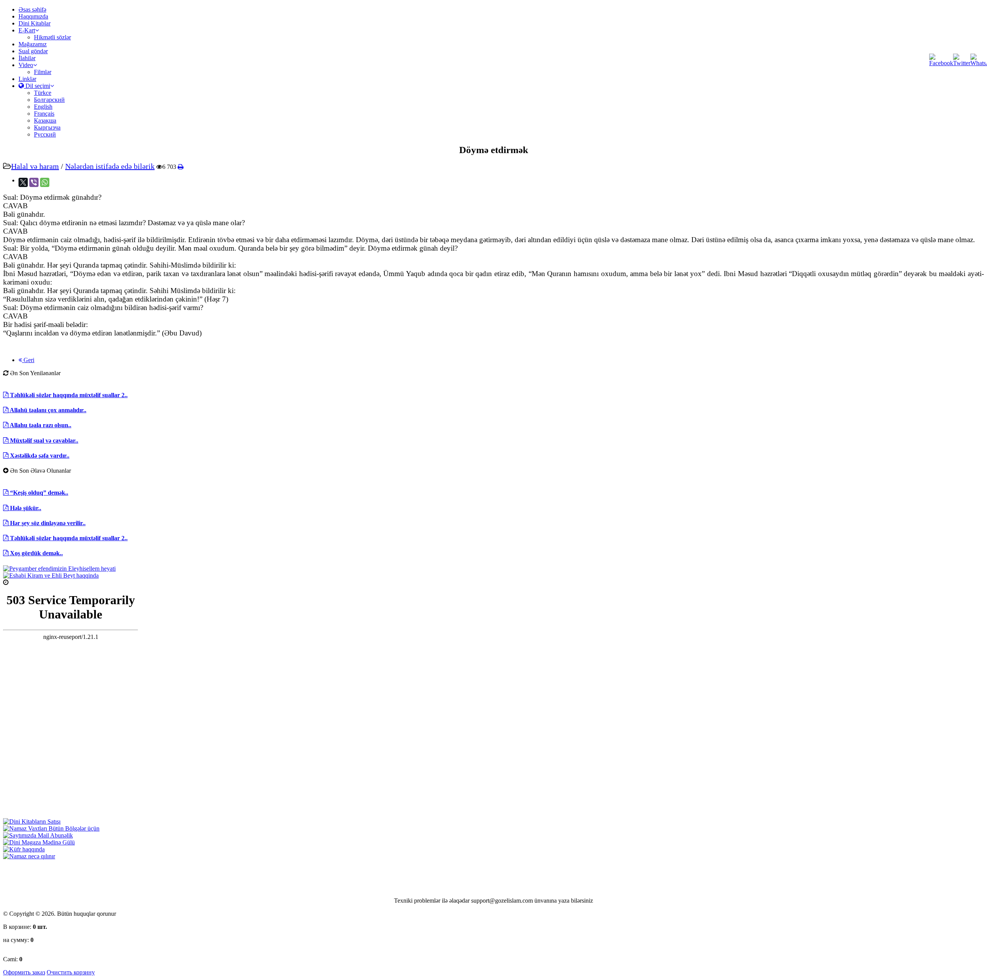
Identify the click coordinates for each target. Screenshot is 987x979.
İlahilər (27, 58)
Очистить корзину (71, 972)
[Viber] (34, 182)
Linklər (27, 79)
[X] (23, 182)
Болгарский (49, 99)
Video (26, 65)
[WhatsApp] (44, 182)
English (43, 106)
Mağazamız (33, 44)
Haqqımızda (33, 16)
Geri (28, 360)
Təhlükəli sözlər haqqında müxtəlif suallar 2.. (68, 395)
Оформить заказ (24, 972)
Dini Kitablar (35, 23)
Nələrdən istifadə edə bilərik (110, 166)
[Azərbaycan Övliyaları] (51, 575)
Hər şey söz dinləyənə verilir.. (47, 523)
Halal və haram (35, 166)
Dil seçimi (37, 86)
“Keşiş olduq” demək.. (38, 492)
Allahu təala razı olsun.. (39, 425)
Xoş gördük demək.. (35, 553)
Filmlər (42, 72)
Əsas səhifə (32, 9)
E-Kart (27, 30)
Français (44, 113)
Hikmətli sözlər (52, 37)
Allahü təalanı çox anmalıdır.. (47, 410)
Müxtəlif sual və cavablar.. (43, 440)
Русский (45, 134)
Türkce (42, 92)
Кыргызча (47, 127)
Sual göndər (33, 51)
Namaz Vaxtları (28, 582)
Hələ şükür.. (24, 508)
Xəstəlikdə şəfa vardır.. (38, 455)
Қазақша (45, 120)
